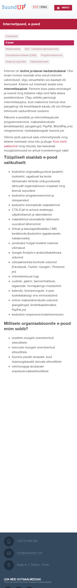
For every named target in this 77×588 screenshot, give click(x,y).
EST (36, 7)
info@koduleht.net (29, 553)
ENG (44, 7)
